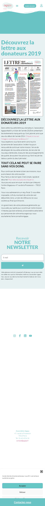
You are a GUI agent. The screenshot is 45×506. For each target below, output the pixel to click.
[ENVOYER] (22, 265)
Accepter (22, 486)
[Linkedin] (25, 335)
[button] (41, 471)
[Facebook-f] (19, 335)
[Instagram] (14, 335)
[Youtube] (30, 335)
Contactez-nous (22, 502)
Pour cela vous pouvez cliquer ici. (21, 179)
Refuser (23, 492)
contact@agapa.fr (22, 441)
